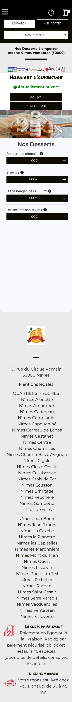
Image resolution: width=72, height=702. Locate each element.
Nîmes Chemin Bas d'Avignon (37, 454)
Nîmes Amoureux (37, 405)
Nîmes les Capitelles (37, 543)
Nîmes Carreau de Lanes (37, 430)
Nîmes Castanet (37, 436)
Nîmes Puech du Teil (37, 573)
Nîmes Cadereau (37, 411)
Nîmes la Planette (37, 537)
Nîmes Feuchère (37, 497)
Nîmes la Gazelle (37, 530)
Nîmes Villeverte (37, 616)
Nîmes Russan (37, 585)
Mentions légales (36, 384)
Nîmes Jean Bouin (37, 518)
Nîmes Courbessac (37, 472)
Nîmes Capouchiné (37, 423)
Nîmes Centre (37, 442)
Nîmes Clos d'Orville (37, 466)
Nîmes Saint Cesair (37, 592)
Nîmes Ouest (37, 561)
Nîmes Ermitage (37, 491)
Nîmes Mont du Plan (37, 555)
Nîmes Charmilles (37, 448)
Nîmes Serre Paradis (37, 598)
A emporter (52, 23)
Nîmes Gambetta (37, 503)
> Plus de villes (37, 509)
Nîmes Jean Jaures (37, 524)
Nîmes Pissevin (37, 567)
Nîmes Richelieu (37, 579)
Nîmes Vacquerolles (37, 604)
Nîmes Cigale (36, 460)
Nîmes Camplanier (37, 417)
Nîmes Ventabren (37, 610)
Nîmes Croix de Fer (37, 479)
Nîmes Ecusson (37, 485)
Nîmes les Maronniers (37, 549)
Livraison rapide (43, 673)
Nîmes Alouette (37, 399)
